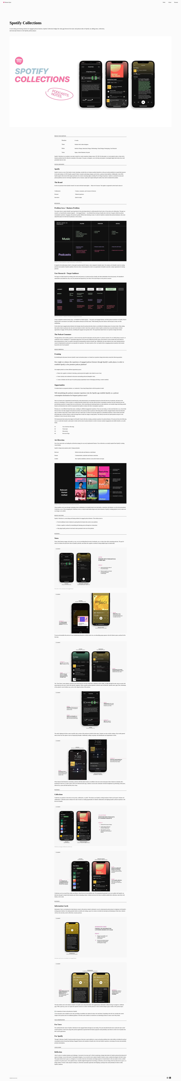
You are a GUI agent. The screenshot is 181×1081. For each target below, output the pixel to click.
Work (164, 2)
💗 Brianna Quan (7, 2)
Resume (176, 2)
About (169, 2)
